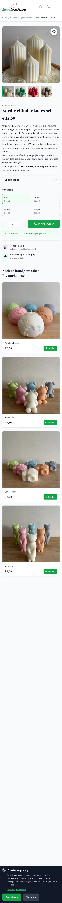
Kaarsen (13, 17)
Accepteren (12, 897)
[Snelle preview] (55, 292)
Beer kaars (9, 417)
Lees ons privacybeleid (16, 889)
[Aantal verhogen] (22, 223)
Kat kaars (9, 566)
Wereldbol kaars (12, 343)
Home (4, 17)
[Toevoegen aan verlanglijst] (53, 31)
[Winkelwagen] (49, 7)
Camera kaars (11, 491)
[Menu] (57, 7)
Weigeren (31, 897)
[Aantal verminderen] (5, 223)
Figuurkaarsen (26, 17)
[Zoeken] (41, 7)
